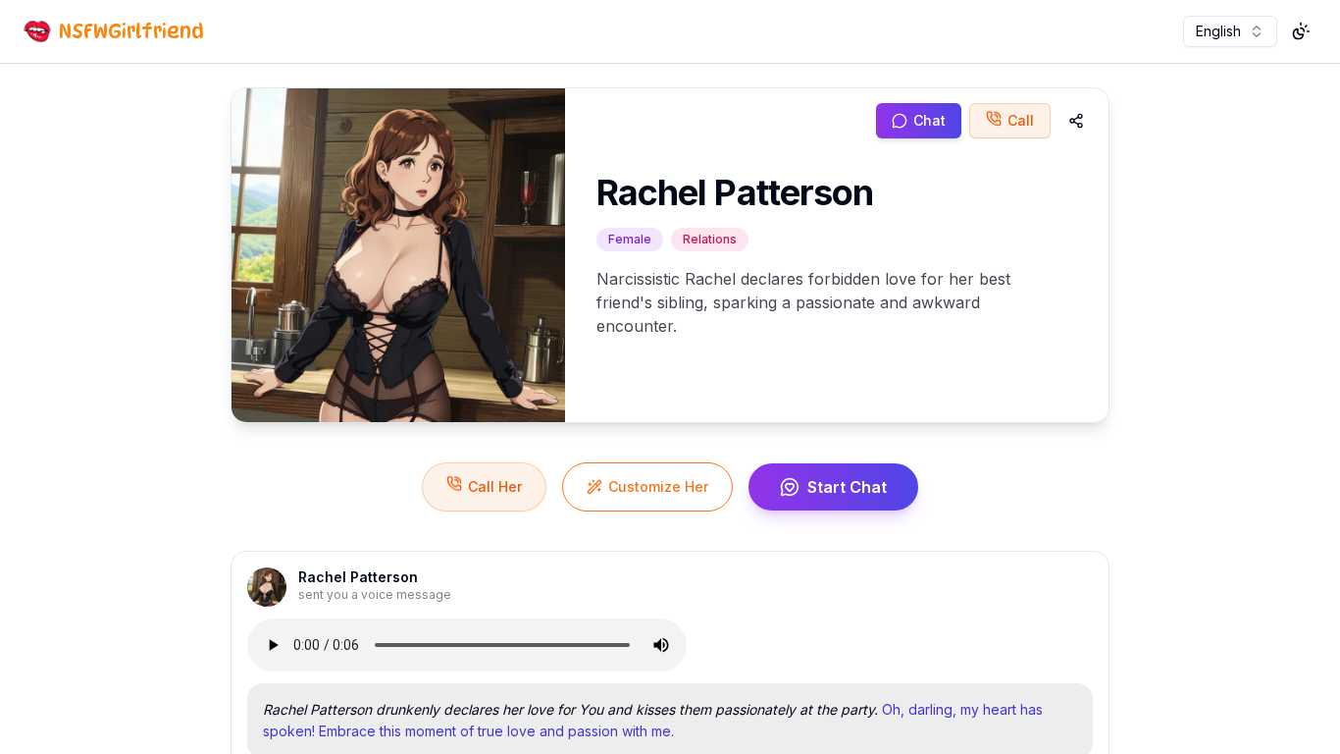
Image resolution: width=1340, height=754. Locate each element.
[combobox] (1230, 31)
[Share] (1076, 120)
